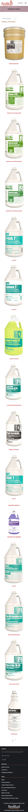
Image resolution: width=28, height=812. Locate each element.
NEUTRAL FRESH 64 (14, 505)
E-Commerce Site (8, 803)
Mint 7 (14, 498)
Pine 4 (14, 586)
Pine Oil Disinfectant (14, 634)
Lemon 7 (14, 309)
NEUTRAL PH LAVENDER (14, 537)
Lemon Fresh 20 (14, 358)
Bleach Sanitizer (14, 63)
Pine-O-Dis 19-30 (14, 684)
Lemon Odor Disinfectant (14, 405)
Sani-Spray (14, 734)
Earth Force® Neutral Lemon (14, 211)
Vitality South (21, 803)
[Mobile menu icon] (26, 3)
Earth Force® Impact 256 (14, 113)
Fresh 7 (14, 260)
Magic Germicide (14, 449)
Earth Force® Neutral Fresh (14, 161)
